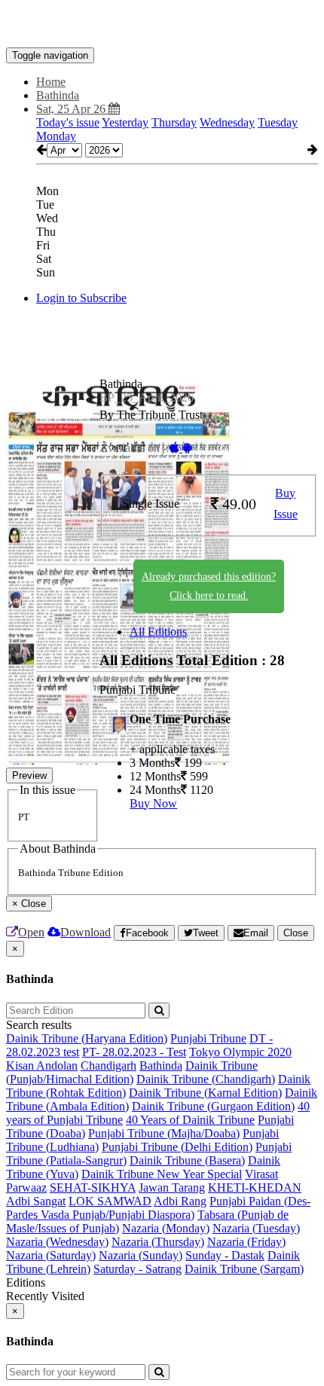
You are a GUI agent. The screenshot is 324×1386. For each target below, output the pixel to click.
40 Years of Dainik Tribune (190, 1119)
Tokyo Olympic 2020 (240, 1052)
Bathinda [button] (57, 95)
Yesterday (125, 122)
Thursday (174, 122)
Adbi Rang (180, 1201)
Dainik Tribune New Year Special (161, 1174)
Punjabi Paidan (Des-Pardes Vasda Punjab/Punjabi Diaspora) (158, 1208)
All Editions (158, 631)
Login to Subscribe (81, 298)
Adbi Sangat (36, 1201)
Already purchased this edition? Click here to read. (209, 586)
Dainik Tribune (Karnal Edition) (205, 1092)
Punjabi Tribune (208, 1038)
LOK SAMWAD (110, 1201)
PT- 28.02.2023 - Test (134, 1052)
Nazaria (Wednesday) (57, 1241)
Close (295, 933)
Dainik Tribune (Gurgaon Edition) (213, 1106)
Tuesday (278, 122)
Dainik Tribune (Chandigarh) (205, 1079)
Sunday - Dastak (224, 1255)
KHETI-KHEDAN (254, 1187)
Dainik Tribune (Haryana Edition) (86, 1038)
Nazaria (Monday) (165, 1228)
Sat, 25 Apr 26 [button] (72, 108)
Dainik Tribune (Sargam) (244, 1268)
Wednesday (227, 122)
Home (51, 81)
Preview (29, 775)
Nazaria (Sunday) (140, 1255)
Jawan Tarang (172, 1187)
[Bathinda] (162, 25)
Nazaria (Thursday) (158, 1241)
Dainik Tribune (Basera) (187, 1160)
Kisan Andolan (42, 1065)
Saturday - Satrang (137, 1268)
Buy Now (153, 803)
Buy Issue (286, 504)
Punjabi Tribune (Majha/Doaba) (164, 1133)
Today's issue (67, 122)
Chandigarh (108, 1065)
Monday (56, 136)
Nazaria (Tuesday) (256, 1228)
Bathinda (160, 1065)
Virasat (261, 1174)
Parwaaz (26, 1187)
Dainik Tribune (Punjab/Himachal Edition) (132, 1072)
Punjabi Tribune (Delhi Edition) (177, 1146)
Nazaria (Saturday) (51, 1255)
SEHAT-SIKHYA (93, 1187)
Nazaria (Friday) (246, 1241)
